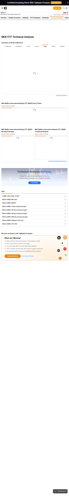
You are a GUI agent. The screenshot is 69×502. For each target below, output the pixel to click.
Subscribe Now (12, 256)
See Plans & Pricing (28, 256)
